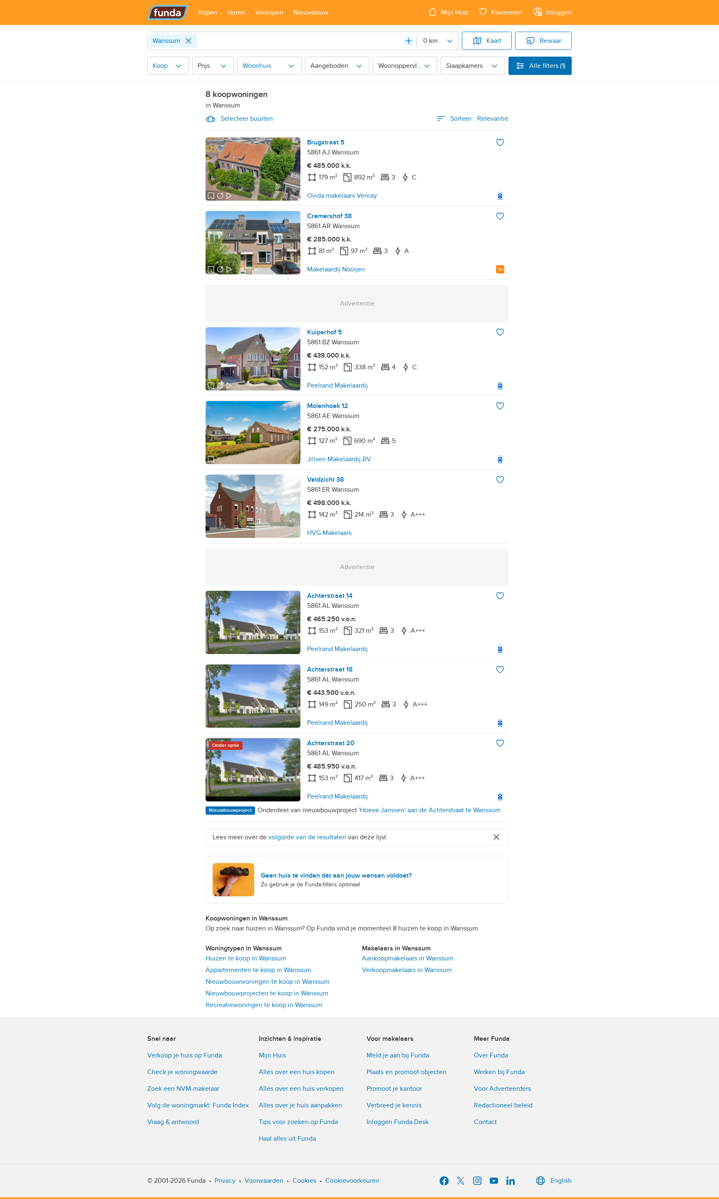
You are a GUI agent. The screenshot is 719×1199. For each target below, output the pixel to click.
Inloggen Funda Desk (398, 1122)
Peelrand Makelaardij (337, 385)
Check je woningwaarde (182, 1072)
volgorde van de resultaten (307, 837)
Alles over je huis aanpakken (300, 1105)
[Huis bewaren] (500, 142)
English (561, 1181)
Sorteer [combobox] (479, 118)
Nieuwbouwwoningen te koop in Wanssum (268, 982)
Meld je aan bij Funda (398, 1055)
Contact (485, 1122)
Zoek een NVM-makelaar (183, 1089)
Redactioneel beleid (503, 1105)
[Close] (188, 41)
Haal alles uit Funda (287, 1138)
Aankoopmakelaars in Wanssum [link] (408, 958)
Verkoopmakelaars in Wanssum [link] (407, 970)
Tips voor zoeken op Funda (298, 1122)
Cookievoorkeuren (352, 1181)
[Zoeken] (409, 41)
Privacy (225, 1181)
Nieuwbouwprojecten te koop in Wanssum (267, 993)
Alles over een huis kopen (297, 1072)
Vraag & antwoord (173, 1122)
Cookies (304, 1181)
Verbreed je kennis (394, 1105)
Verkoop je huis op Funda (184, 1055)
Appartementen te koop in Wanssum (258, 970)
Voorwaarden (264, 1181)
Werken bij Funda (499, 1072)
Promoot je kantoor (394, 1089)
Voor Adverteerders (502, 1089)
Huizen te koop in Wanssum (246, 958)
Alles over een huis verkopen (301, 1089)
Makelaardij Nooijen (336, 269)
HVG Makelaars (329, 533)
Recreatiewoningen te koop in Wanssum (264, 1005)
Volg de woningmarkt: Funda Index (198, 1105)
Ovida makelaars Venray (342, 196)
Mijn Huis (272, 1055)
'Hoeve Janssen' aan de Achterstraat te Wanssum (430, 810)
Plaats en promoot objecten (406, 1072)
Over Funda (491, 1055)
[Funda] (167, 12)
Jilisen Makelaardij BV (339, 459)
